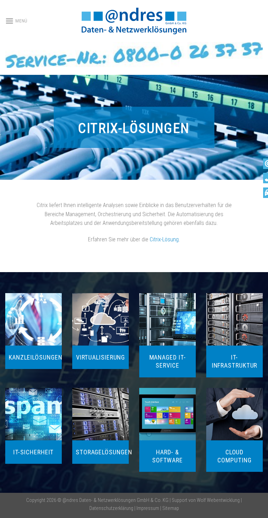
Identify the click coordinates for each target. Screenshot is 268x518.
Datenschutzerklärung (111, 508)
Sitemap (170, 508)
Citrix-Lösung (164, 239)
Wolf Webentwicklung (219, 500)
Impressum (147, 508)
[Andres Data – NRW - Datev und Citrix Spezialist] (134, 21)
